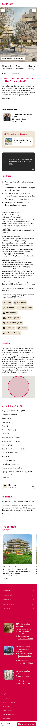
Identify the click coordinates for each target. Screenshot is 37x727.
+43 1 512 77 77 (24, 683)
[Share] (34, 10)
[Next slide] (33, 31)
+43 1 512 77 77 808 (22, 121)
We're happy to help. (10, 109)
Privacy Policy (6, 698)
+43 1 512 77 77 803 (25, 663)
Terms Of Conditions (8, 702)
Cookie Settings (7, 710)
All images (8, 59)
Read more (6, 99)
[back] (3, 10)
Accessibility (6, 718)
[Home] (8, 3)
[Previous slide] (3, 31)
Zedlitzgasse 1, (23, 632)
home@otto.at (20, 119)
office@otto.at (23, 660)
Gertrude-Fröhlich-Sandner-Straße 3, (25, 656)
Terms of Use (6, 706)
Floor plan (20, 59)
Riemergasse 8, (24, 677)
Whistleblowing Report (9, 714)
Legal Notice (6, 694)
